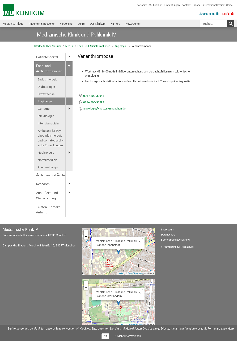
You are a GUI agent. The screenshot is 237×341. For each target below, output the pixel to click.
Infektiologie (46, 116)
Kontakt (186, 5)
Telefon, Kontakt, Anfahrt (48, 209)
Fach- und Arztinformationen (94, 46)
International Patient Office (218, 5)
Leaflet (121, 273)
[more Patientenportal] (69, 57)
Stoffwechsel (46, 94)
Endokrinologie (47, 79)
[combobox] (217, 23)
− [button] (86, 236)
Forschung (66, 23)
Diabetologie (46, 86)
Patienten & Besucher (42, 23)
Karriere (115, 23)
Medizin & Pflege (13, 23)
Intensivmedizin (48, 123)
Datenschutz (168, 234)
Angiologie (121, 46)
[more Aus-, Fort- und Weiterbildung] (69, 193)
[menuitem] (13, 23)
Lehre (81, 23)
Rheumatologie (48, 167)
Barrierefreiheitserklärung (175, 239)
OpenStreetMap (135, 273)
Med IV (69, 46)
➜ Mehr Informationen (127, 336)
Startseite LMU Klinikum (149, 5)
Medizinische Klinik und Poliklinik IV (76, 34)
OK (105, 336)
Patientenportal (47, 57)
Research (43, 184)
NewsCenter (133, 23)
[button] (104, 109)
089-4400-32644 (93, 96)
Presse (197, 5)
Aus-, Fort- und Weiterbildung (47, 195)
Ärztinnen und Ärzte (50, 175)
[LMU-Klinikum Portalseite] (23, 10)
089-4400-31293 (93, 102)
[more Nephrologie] (69, 152)
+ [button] (86, 232)
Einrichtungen (172, 5)
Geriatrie (44, 108)
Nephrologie (46, 152)
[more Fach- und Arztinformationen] (69, 65)
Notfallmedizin (47, 160)
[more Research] (69, 184)
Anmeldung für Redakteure (179, 246)
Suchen (230, 23)
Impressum (167, 229)
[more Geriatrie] (69, 108)
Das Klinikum (97, 23)
